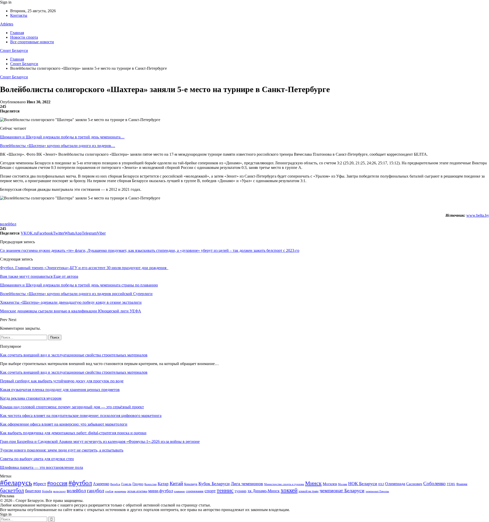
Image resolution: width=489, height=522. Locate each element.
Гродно (137, 484)
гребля (109, 491)
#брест (39, 483)
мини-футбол (160, 490)
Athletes (6, 24)
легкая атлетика (137, 491)
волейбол (8, 224)
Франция (461, 484)
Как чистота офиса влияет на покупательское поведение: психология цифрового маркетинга (80, 415)
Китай (176, 483)
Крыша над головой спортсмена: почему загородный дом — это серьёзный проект (72, 407)
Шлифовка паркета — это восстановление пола (41, 467)
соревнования (194, 491)
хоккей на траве (308, 491)
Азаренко (101, 484)
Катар (163, 483)
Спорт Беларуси (14, 50)
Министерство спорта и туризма (284, 484)
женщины (120, 491)
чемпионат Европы (377, 491)
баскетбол (12, 490)
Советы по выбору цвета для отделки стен (37, 459)
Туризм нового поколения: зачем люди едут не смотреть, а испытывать (61, 450)
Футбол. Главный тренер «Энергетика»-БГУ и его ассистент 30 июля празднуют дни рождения (84, 268)
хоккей (289, 490)
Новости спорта (24, 37)
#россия (57, 483)
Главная (17, 33)
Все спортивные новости (32, 42)
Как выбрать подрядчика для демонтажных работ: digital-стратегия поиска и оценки (73, 433)
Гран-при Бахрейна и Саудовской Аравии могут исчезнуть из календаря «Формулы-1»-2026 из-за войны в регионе (100, 441)
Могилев (330, 484)
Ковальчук (190, 484)
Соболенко (434, 483)
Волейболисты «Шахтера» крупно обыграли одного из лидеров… (57, 145)
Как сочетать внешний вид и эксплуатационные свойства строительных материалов (73, 355)
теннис (225, 490)
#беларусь (16, 482)
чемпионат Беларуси (342, 490)
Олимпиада (395, 484)
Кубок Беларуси (214, 483)
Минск (313, 483)
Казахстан (150, 484)
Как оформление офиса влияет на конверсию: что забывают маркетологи (63, 424)
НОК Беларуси (362, 483)
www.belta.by (477, 215)
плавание (179, 491)
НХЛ (381, 484)
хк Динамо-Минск (264, 491)
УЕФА (451, 484)
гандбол (95, 490)
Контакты (18, 15)
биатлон (33, 490)
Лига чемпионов (247, 483)
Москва (342, 484)
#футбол (80, 483)
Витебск (115, 484)
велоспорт (59, 491)
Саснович (414, 484)
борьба (47, 491)
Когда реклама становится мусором (30, 398)
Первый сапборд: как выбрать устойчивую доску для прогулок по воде (62, 381)
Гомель (126, 484)
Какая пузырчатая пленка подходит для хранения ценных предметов (60, 389)
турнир (241, 491)
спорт (210, 490)
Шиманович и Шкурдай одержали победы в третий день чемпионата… (62, 137)
